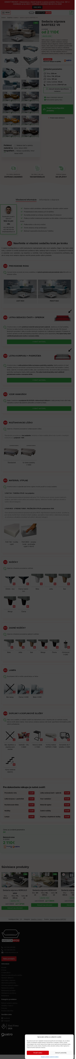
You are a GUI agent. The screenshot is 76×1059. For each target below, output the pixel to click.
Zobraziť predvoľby (61, 1053)
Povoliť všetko (37, 1053)
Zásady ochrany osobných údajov (50, 1056)
